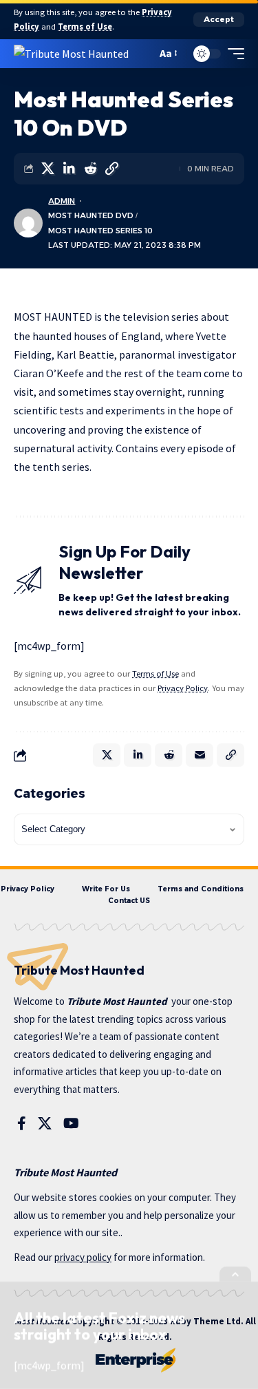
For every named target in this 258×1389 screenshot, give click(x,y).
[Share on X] (47, 169)
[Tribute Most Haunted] (71, 53)
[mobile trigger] (232, 53)
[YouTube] (71, 1123)
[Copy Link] (111, 169)
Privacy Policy (183, 688)
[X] (44, 1123)
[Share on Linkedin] (68, 169)
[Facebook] (22, 1123)
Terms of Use (85, 26)
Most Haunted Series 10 (100, 230)
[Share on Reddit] (90, 169)
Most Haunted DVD (90, 215)
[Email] (199, 755)
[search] (143, 53)
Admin (61, 201)
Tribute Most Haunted (117, 1001)
